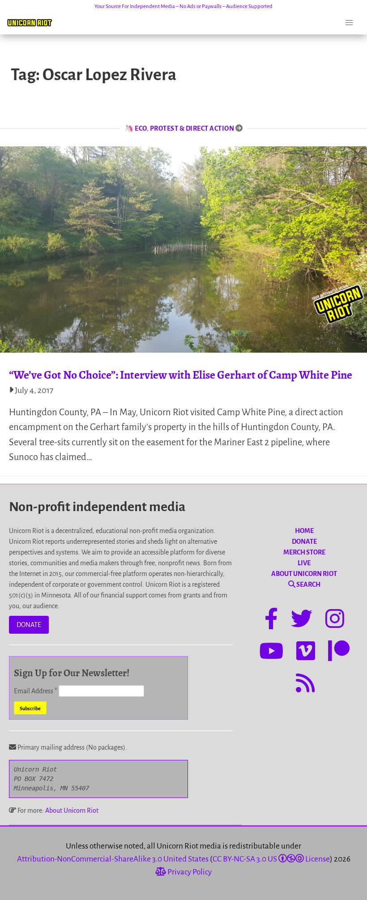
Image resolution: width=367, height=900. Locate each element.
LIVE (304, 563)
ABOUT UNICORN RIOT (304, 573)
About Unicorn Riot (71, 810)
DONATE (29, 624)
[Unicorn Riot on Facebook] (271, 620)
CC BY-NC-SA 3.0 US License (271, 859)
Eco (141, 128)
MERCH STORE (304, 552)
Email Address (35, 691)
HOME (304, 530)
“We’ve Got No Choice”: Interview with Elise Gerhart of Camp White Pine (180, 375)
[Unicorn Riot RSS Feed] (305, 685)
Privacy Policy (189, 872)
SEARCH (307, 584)
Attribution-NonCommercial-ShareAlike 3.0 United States (113, 859)
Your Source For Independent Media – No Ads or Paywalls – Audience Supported (183, 6)
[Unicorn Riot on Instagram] (335, 620)
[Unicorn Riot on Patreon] (338, 652)
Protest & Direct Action (192, 128)
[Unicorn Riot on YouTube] (271, 652)
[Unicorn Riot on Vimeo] (306, 652)
